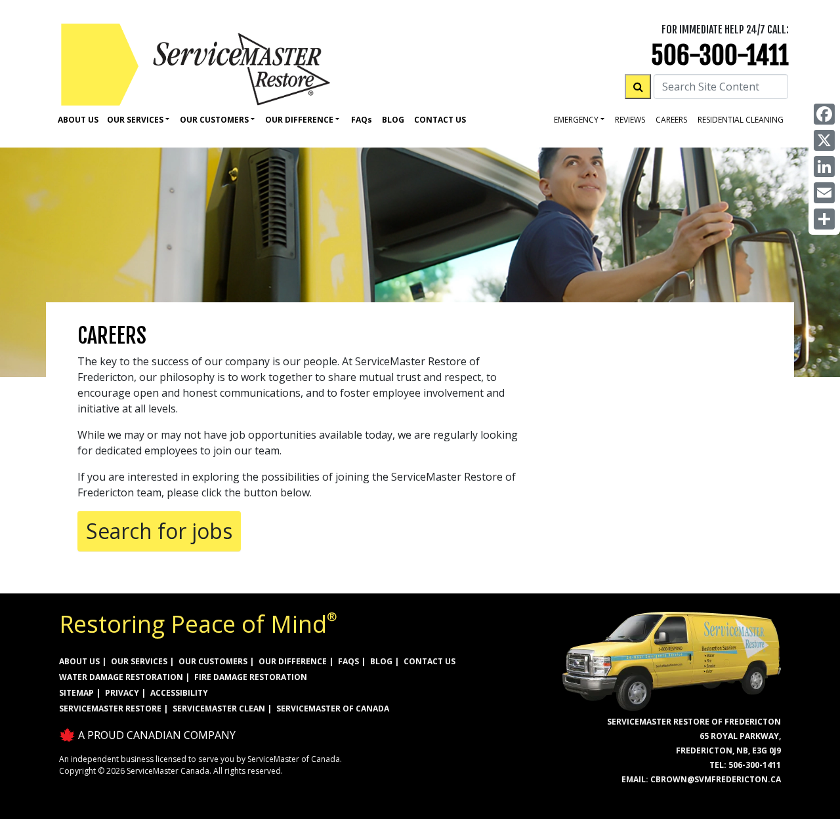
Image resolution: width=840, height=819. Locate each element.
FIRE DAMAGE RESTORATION (250, 677)
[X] (824, 140)
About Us (78, 119)
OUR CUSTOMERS (212, 661)
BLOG (381, 661)
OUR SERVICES (139, 661)
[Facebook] (824, 114)
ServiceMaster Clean (219, 708)
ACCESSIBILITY (179, 692)
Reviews (630, 119)
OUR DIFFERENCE (293, 661)
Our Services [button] (135, 119)
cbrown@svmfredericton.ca (715, 779)
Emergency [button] (576, 119)
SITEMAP (76, 692)
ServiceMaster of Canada (332, 708)
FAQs (348, 661)
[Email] (824, 193)
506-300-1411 (720, 55)
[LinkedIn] (824, 166)
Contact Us (440, 119)
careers (671, 119)
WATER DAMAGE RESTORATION (121, 677)
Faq (361, 119)
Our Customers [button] (214, 119)
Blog (393, 119)
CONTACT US (429, 661)
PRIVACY (122, 692)
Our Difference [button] (299, 119)
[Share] (824, 219)
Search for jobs (159, 531)
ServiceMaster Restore (110, 708)
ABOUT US (79, 661)
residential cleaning (741, 119)
